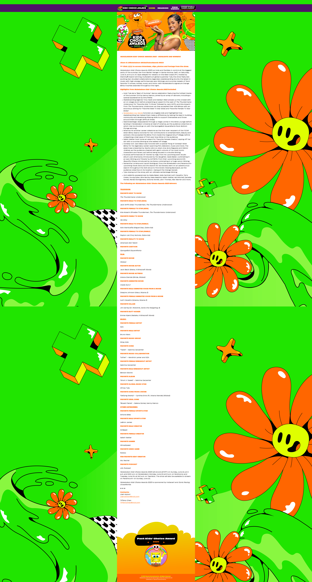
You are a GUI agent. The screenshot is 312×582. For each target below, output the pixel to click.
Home (152, 8)
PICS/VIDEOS (175, 8)
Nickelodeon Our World (133, 113)
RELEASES (163, 8)
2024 (156, 542)
